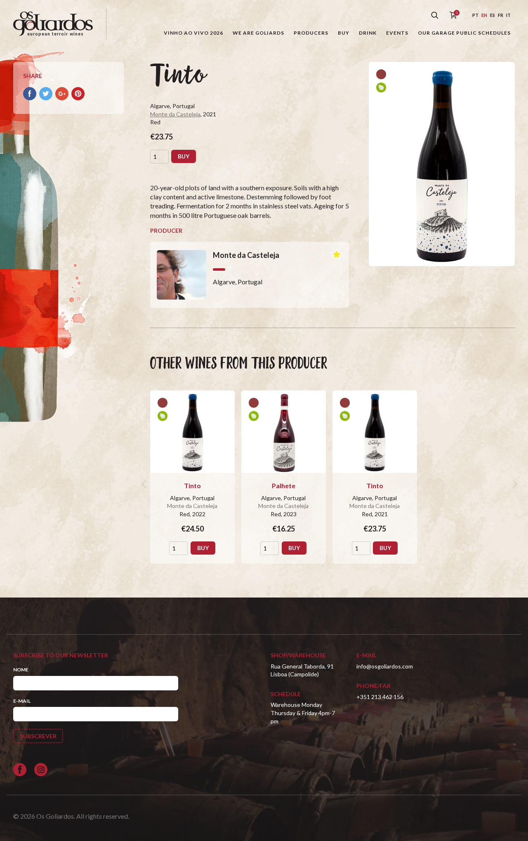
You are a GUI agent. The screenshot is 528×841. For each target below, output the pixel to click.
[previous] (145, 484)
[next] (514, 484)
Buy (343, 33)
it (508, 15)
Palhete (283, 485)
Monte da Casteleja (175, 114)
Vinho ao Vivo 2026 (193, 33)
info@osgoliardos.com (384, 666)
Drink (368, 33)
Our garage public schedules (464, 33)
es (492, 15)
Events (397, 33)
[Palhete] (283, 431)
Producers (311, 33)
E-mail (22, 701)
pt (475, 15)
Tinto (192, 485)
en (484, 15)
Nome (20, 669)
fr (500, 15)
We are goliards (258, 33)
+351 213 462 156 (379, 696)
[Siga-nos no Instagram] (40, 769)
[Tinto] (192, 431)
